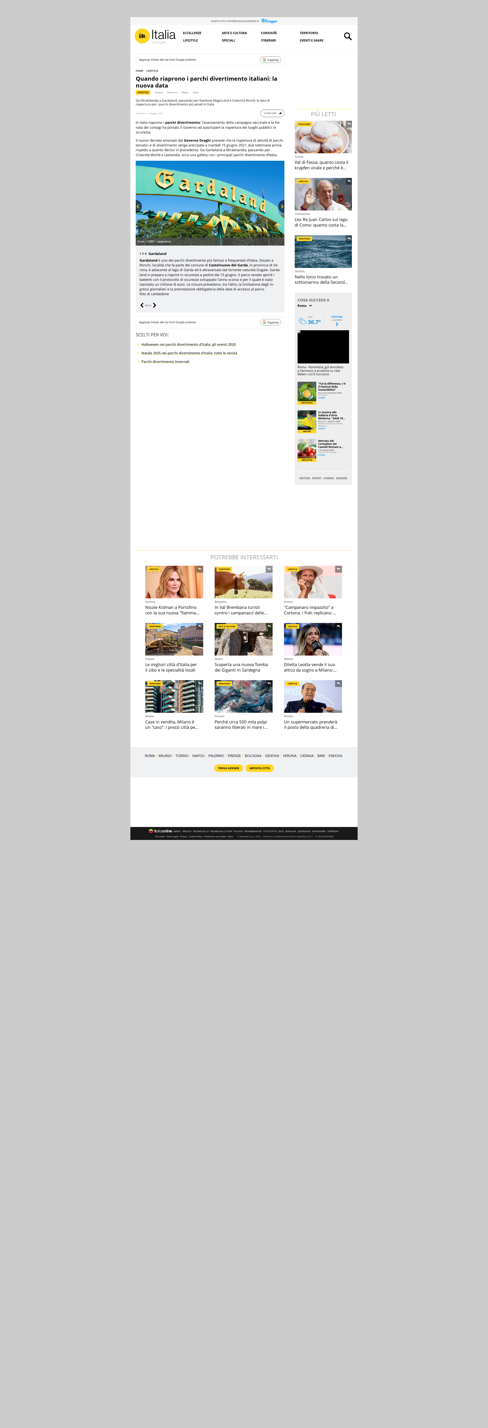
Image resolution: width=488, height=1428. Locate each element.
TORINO (182, 755)
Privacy (183, 836)
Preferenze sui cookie (215, 836)
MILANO (165, 755)
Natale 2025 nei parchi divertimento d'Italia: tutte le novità (189, 353)
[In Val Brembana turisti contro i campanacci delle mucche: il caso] (244, 582)
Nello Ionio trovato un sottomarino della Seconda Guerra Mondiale (321, 282)
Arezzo (288, 602)
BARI (321, 755)
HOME (139, 70)
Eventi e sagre (311, 40)
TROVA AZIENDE (228, 768)
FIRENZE (234, 755)
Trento (299, 156)
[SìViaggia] (269, 21)
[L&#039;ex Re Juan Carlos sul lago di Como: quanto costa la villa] (324, 194)
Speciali (228, 40)
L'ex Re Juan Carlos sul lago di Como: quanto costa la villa (321, 224)
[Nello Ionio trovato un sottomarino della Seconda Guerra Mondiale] (324, 251)
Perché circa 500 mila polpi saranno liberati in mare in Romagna (241, 727)
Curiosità (269, 33)
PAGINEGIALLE (201, 831)
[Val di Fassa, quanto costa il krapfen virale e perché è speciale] (324, 137)
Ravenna (172, 92)
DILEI (281, 831)
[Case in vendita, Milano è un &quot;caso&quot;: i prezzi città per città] (174, 696)
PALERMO (216, 755)
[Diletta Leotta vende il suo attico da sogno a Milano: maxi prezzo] (313, 639)
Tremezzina (302, 214)
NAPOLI (198, 755)
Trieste (149, 659)
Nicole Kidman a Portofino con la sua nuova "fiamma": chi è (172, 612)
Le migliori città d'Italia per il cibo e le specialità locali (171, 667)
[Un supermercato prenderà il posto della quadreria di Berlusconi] (313, 696)
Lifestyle (190, 40)
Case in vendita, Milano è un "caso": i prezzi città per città (171, 727)
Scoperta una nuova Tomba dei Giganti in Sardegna (241, 667)
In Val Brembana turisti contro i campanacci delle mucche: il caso (239, 612)
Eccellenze (192, 33)
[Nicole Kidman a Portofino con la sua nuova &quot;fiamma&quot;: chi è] (174, 582)
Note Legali (172, 836)
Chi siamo (160, 836)
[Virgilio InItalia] (155, 37)
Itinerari (268, 40)
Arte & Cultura (226, 626)
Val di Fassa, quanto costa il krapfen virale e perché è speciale (321, 167)
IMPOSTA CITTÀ (259, 768)
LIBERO (177, 831)
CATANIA (307, 755)
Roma (185, 92)
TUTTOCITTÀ (270, 831)
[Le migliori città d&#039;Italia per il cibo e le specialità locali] (174, 639)
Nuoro (219, 659)
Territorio (309, 33)
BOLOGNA (253, 755)
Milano (288, 659)
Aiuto (230, 836)
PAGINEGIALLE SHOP (221, 831)
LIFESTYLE (152, 70)
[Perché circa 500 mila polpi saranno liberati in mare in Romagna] (244, 696)
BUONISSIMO (319, 831)
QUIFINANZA (304, 831)
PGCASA (238, 831)
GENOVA (272, 755)
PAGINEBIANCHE (253, 831)
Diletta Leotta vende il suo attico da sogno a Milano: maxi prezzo (309, 669)
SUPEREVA (332, 831)
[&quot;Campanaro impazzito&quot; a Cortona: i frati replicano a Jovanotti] (313, 582)
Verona (159, 92)
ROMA (150, 755)
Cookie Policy (196, 836)
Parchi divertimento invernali (165, 361)
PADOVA (335, 755)
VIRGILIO (187, 831)
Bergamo (220, 602)
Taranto (300, 271)
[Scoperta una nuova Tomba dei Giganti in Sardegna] (244, 639)
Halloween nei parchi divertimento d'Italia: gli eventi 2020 (188, 344)
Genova (150, 602)
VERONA (289, 755)
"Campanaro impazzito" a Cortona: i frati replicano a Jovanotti (309, 612)
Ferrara (219, 716)
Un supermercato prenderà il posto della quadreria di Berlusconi (310, 727)
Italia (196, 92)
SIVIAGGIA (290, 831)
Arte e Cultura (234, 33)
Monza (288, 716)
